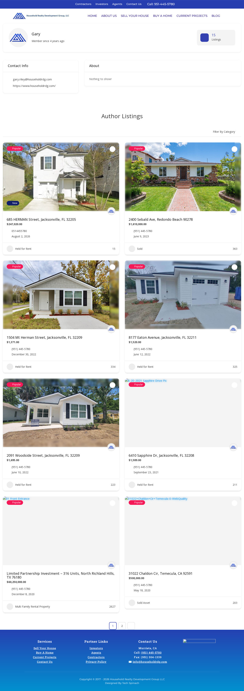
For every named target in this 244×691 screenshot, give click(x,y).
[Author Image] (111, 211)
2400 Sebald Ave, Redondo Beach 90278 (161, 219)
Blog (216, 16)
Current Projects (192, 16)
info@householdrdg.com (150, 662)
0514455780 (19, 231)
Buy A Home (162, 16)
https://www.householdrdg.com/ (34, 86)
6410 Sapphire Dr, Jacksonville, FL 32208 (161, 455)
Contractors (83, 4)
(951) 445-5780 (143, 231)
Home (92, 16)
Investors (102, 4)
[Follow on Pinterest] (204, 4)
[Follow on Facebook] (182, 4)
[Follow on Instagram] (198, 4)
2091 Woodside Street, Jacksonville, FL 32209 (43, 455)
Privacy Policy (96, 662)
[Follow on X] (188, 4)
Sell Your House (135, 16)
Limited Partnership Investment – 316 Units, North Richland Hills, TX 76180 (61, 575)
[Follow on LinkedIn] (193, 4)
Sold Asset (143, 603)
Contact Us (133, 4)
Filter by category (224, 131)
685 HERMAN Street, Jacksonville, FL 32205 (41, 219)
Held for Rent (23, 249)
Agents (117, 4)
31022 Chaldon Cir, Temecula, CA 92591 (161, 573)
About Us (109, 16)
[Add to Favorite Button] (112, 149)
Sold (139, 249)
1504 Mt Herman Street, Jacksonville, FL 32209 (44, 337)
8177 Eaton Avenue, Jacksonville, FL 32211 (163, 337)
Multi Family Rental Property (32, 606)
